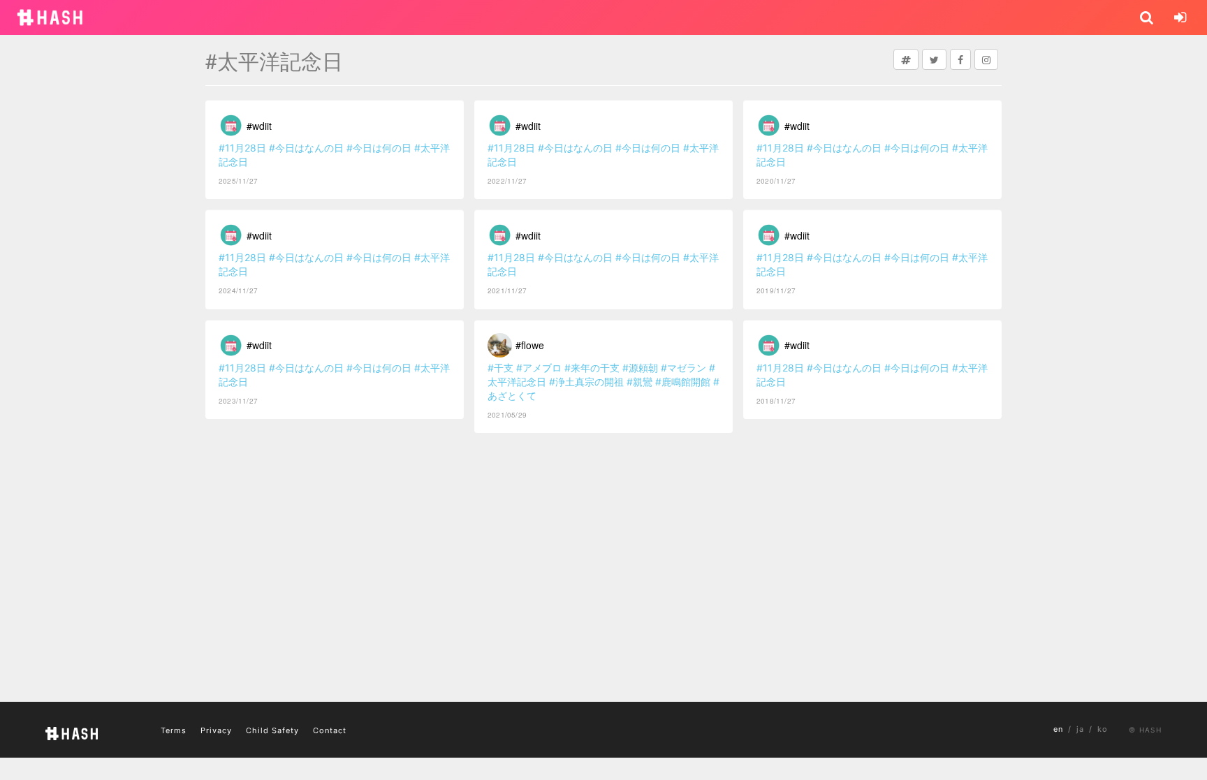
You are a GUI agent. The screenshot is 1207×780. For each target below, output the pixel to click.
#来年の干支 (592, 368)
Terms (173, 730)
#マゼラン (683, 368)
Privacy (216, 730)
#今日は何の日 (378, 148)
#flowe (529, 345)
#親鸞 (639, 382)
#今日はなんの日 (306, 148)
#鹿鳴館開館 (682, 382)
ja (1080, 729)
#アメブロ (539, 368)
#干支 (500, 368)
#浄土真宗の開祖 (586, 382)
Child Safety (272, 730)
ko (1102, 729)
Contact (329, 730)
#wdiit (259, 126)
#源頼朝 (640, 368)
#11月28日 (242, 148)
